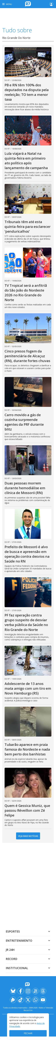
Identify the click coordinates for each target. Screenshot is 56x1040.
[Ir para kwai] (35, 991)
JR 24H (10, 950)
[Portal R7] (28, 3)
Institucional (17, 968)
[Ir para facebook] (20, 991)
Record (11, 959)
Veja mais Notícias (28, 836)
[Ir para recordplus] (13, 1000)
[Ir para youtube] (43, 1000)
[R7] (28, 984)
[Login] (51, 4)
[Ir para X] (28, 1000)
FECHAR (28, 1033)
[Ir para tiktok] (20, 1000)
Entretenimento (19, 941)
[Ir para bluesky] (13, 991)
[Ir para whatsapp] (35, 1000)
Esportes (13, 931)
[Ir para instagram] (28, 991)
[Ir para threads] (43, 991)
